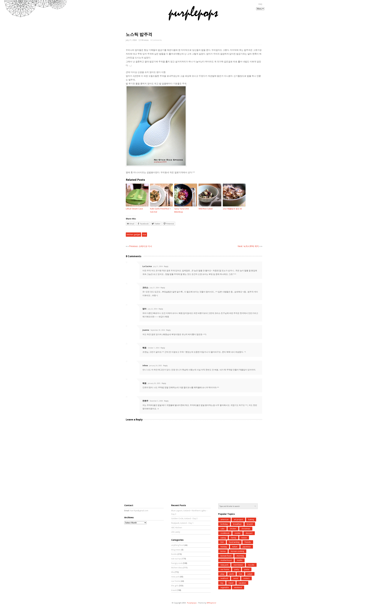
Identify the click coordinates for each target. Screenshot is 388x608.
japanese (247, 546)
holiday (224, 546)
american (225, 519)
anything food (177, 545)
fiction (244, 537)
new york (175, 576)
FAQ (260, 4)
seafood (224, 578)
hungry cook (176, 563)
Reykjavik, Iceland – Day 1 (182, 523)
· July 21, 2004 (157, 266)
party (236, 569)
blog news (176, 549)
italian (234, 546)
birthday (224, 524)
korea (223, 551)
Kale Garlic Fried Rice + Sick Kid (160, 210)
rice (144, 234)
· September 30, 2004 (157, 330)
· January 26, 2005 (153, 383)
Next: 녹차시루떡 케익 (248, 246)
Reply (166, 266)
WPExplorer (211, 603)
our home (175, 581)
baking (251, 519)
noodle (251, 565)
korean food (226, 555)
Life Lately (175, 532)
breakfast (237, 524)
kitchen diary (177, 567)
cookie (237, 533)
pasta (246, 569)
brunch (250, 524)
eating (223, 537)
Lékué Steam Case (134, 208)
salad (249, 574)
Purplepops (191, 603)
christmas (245, 528)
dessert (249, 533)
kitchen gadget (133, 234)
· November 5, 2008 (156, 401)
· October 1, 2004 (153, 348)
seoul (235, 578)
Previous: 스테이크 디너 (140, 246)
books (174, 554)
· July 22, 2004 (152, 309)
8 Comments (156, 40)
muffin (239, 560)
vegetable (225, 587)
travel (173, 590)
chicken (233, 528)
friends (248, 542)
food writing (234, 542)
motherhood (226, 560)
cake (222, 528)
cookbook (225, 533)
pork (231, 574)
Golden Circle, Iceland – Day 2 (184, 518)
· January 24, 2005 (155, 365)
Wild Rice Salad (205, 208)
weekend (238, 587)
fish (222, 542)
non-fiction (238, 565)
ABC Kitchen (176, 527)
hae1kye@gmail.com (139, 510)
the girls (175, 585)
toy (222, 583)
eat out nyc (176, 558)
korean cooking (237, 551)
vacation (242, 583)
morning (240, 555)
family (233, 537)
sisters (246, 578)
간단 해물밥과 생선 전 (232, 208)
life (172, 572)
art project (238, 519)
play (222, 574)
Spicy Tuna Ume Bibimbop (181, 210)
